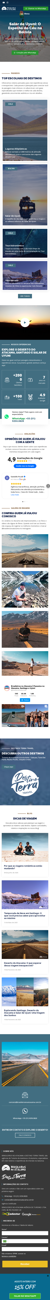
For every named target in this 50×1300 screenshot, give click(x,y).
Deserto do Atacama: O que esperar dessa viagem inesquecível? (22, 964)
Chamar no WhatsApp (37, 8)
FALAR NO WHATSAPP (25, 1296)
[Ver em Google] (7, 478)
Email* (4, 1245)
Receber (25, 1264)
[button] (25, 14)
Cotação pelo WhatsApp (26, 53)
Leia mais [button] (15, 494)
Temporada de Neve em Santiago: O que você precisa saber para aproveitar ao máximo (24, 915)
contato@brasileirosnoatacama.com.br (25, 1102)
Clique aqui (8, 767)
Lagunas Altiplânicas (16, 149)
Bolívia (11, 169)
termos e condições (9, 1256)
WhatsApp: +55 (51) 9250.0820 (25, 1118)
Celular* (5, 1237)
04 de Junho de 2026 (11, 872)
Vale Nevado (11, 280)
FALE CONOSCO (25, 1135)
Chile (10, 104)
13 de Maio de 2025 (11, 922)
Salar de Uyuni (12, 216)
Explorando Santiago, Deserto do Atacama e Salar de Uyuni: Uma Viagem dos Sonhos (24, 1013)
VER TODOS (25, 296)
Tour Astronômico (14, 245)
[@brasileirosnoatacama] (7, 688)
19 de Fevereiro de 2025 (12, 970)
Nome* (4, 1229)
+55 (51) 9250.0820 (23, 420)
